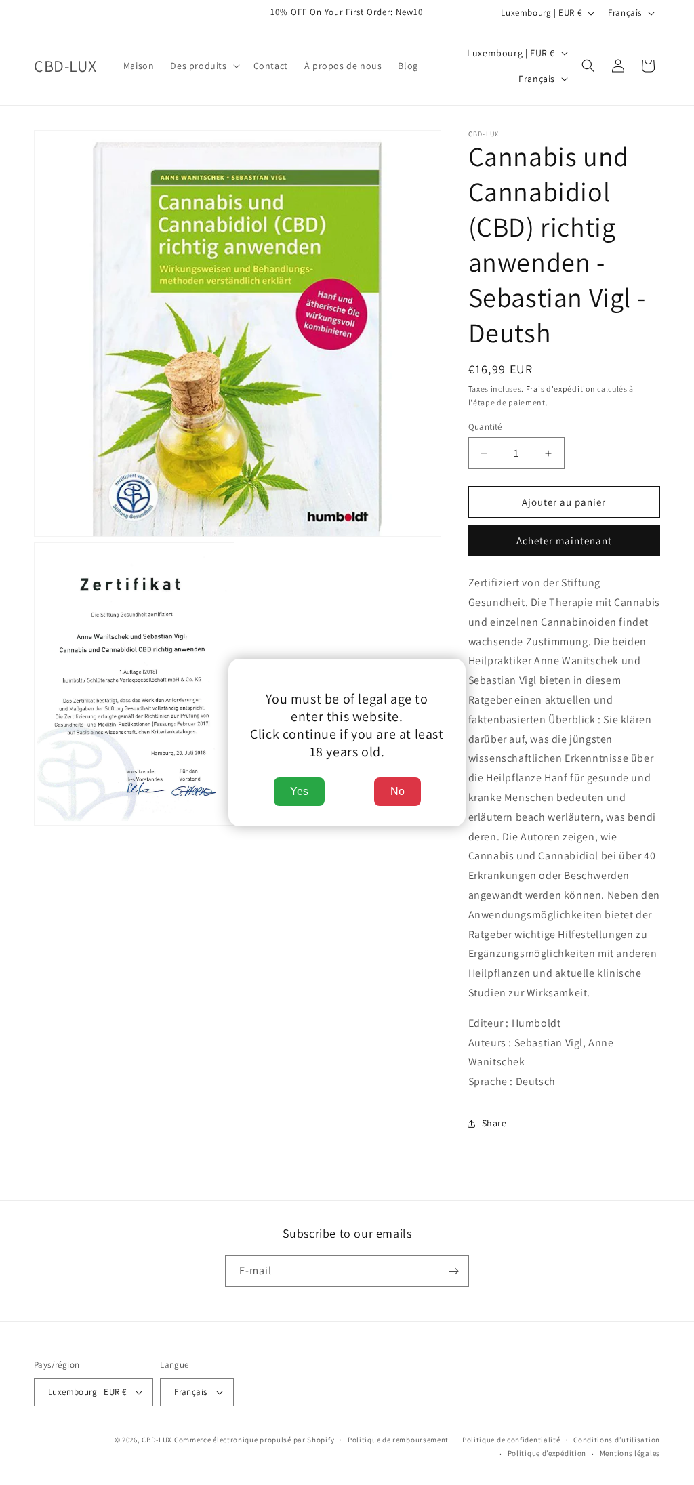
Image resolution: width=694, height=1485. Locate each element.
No (397, 791)
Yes (299, 791)
